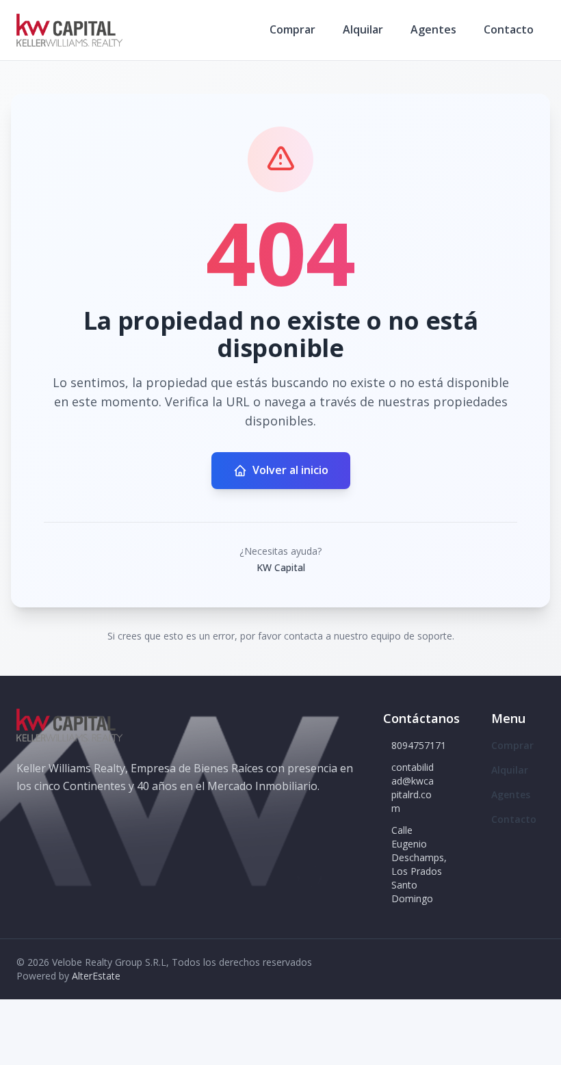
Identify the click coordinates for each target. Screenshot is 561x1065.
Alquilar (363, 29)
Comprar (292, 29)
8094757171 (418, 745)
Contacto (509, 29)
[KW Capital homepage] (69, 30)
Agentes (433, 29)
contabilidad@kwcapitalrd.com (412, 788)
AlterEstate (96, 975)
